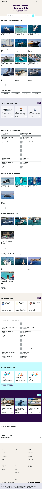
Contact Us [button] (3, 460)
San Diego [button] (16, 469)
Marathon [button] (16, 479)
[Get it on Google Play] (10, 385)
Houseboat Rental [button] (30, 452)
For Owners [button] (16, 449)
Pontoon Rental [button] (30, 453)
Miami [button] (15, 465)
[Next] (40, 103)
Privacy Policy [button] (28, 487)
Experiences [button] (30, 445)
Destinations (3, 469)
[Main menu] (40, 1)
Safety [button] (15, 452)
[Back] (38, 103)
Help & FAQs (29, 465)
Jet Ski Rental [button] (29, 449)
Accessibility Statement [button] (5, 456)
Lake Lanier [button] (16, 466)
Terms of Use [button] (24, 486)
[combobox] (12, 16)
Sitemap (3, 459)
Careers (3, 449)
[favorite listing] (13, 33)
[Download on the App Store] (3, 385)
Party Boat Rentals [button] (30, 459)
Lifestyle (3, 466)
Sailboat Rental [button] (30, 456)
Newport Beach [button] (17, 472)
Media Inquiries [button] (4, 450)
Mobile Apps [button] (16, 450)
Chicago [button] (16, 473)
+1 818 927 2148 (30, 466)
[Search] (33, 15)
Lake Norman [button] (16, 475)
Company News (4, 465)
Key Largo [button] (16, 476)
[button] (9, 21)
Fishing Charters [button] (30, 450)
